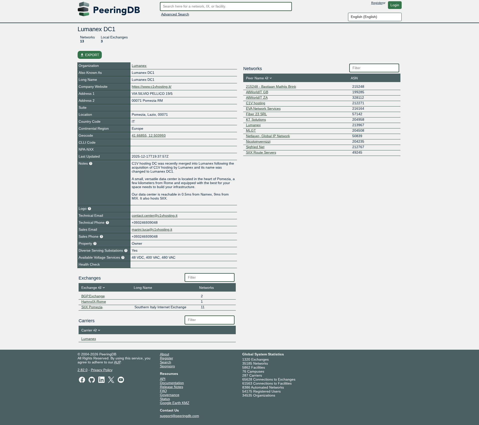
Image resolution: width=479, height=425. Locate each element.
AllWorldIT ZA (257, 98)
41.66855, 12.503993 (149, 135)
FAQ (163, 391)
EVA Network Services (263, 108)
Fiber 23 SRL (256, 114)
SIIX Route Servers (261, 152)
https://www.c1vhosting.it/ (151, 87)
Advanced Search (175, 14)
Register (377, 3)
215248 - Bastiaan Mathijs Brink (271, 87)
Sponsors (167, 366)
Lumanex (139, 66)
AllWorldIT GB (257, 92)
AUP (117, 362)
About (164, 354)
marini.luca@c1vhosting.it (152, 229)
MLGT (251, 130)
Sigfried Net (255, 147)
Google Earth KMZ (174, 403)
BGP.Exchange (93, 296)
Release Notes (171, 387)
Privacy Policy (102, 370)
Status (165, 399)
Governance (169, 395)
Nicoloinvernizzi (258, 141)
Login (394, 5)
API (162, 379)
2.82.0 (83, 370)
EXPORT (89, 55)
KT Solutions (256, 119)
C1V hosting (255, 103)
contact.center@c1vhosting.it (154, 215)
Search (165, 362)
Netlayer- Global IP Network (268, 136)
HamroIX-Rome (93, 302)
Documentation (172, 383)
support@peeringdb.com (179, 416)
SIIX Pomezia (92, 307)
